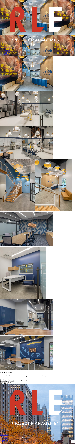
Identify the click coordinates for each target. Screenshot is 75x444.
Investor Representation (8, 52)
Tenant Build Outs (7, 51)
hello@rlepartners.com (4, 435)
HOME (3, 436)
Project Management (7, 50)
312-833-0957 (2, 434)
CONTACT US (5, 54)
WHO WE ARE (5, 48)
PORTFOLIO (4, 53)
